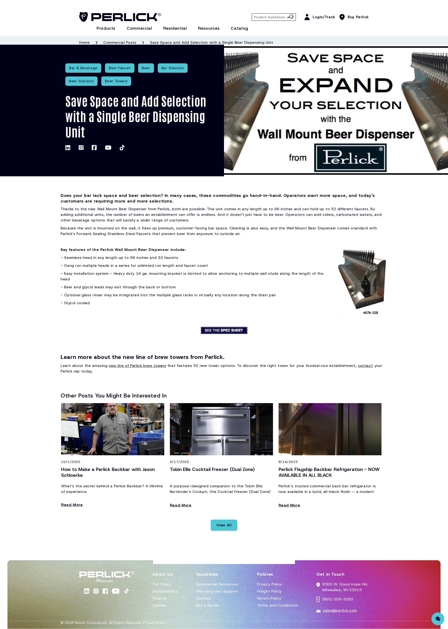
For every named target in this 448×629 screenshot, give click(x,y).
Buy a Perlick (207, 605)
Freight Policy (269, 591)
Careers (160, 605)
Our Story (162, 584)
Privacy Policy (269, 584)
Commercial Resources (217, 584)
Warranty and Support (217, 591)
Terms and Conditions (277, 605)
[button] (163, 576)
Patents (160, 598)
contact (365, 365)
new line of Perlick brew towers (137, 365)
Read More (72, 504)
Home (84, 42)
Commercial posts (119, 42)
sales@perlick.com (340, 610)
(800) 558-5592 (338, 599)
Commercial (139, 28)
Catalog (239, 28)
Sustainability (165, 591)
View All (223, 525)
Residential (175, 28)
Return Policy (269, 598)
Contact (204, 598)
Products (106, 28)
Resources (209, 28)
